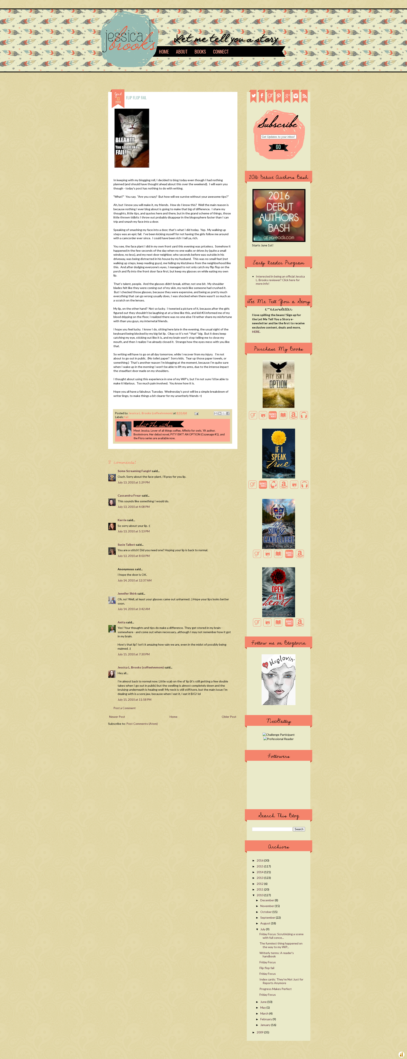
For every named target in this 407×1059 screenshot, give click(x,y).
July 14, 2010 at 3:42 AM (134, 609)
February (266, 1019)
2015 (260, 866)
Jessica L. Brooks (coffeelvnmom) (150, 413)
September (268, 917)
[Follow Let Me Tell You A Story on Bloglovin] (278, 704)
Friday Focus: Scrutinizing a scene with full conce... (281, 935)
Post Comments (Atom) (142, 723)
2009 (260, 1032)
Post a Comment (124, 708)
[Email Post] (195, 413)
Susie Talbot (126, 544)
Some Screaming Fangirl (134, 471)
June (263, 1002)
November (267, 906)
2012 (260, 883)
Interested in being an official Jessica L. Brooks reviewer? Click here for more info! (280, 280)
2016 (260, 860)
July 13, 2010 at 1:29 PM (134, 482)
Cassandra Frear (129, 495)
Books (200, 51)
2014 (260, 872)
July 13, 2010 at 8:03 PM (134, 556)
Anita (121, 622)
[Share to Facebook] (228, 413)
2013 (260, 878)
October (266, 912)
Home (164, 51)
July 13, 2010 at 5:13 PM (134, 531)
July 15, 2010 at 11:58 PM (134, 699)
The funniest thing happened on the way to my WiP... (280, 945)
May (263, 1007)
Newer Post (117, 716)
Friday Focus (267, 962)
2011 (260, 889)
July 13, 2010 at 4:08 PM (134, 506)
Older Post (229, 716)
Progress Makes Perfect (275, 989)
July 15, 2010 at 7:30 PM (134, 654)
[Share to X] (224, 413)
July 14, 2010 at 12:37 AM (135, 580)
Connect (221, 51)
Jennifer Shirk (127, 593)
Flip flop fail (266, 968)
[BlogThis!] (220, 413)
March (264, 1013)
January (265, 1025)
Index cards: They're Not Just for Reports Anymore (281, 981)
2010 (260, 895)
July (263, 929)
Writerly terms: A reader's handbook (276, 954)
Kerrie (122, 520)
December (267, 900)
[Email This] (216, 413)
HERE (256, 331)
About (182, 51)
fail (126, 417)
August (265, 923)
